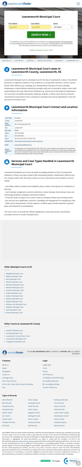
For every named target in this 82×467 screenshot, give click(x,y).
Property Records (34, 422)
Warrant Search (59, 426)
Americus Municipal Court (15, 290)
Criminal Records (8, 406)
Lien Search (6, 416)
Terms (45, 368)
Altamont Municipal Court (15, 288)
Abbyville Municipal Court (14, 274)
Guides (4, 368)
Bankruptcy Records (61, 400)
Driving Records (7, 409)
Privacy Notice (67, 42)
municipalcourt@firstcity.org (23, 145)
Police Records (59, 419)
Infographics (6, 371)
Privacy (45, 371)
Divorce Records (59, 406)
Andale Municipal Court (14, 293)
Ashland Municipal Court (14, 313)
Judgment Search (34, 413)
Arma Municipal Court (13, 310)
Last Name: (35, 23)
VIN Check (5, 426)
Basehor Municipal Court (14, 330)
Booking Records (34, 403)
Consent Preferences (50, 387)
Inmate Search (7, 413)
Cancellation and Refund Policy (53, 378)
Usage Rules (47, 365)
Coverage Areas (7, 378)
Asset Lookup (33, 400)
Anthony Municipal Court (14, 299)
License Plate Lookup (61, 413)
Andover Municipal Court (14, 296)
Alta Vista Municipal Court (15, 285)
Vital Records (32, 426)
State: (55, 23)
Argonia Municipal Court (14, 301)
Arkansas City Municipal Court (16, 304)
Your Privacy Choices (9, 381)
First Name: (13, 23)
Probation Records (8, 422)
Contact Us (6, 375)
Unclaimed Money (60, 422)
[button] (72, 461)
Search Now (39, 34)
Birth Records (7, 403)
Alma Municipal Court (13, 279)
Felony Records (59, 409)
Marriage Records (34, 416)
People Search (7, 419)
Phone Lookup (33, 419)
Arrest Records (7, 400)
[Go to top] (78, 463)
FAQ (3, 387)
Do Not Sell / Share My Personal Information (17, 384)
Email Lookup (32, 409)
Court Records (59, 403)
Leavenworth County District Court (18, 336)
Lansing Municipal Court (14, 333)
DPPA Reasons (48, 375)
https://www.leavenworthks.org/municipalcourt (29, 141)
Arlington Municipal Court (14, 307)
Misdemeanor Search (61, 416)
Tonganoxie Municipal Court (15, 342)
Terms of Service (54, 42)
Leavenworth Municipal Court (16, 339)
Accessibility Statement (51, 381)
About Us (5, 365)
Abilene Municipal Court (14, 276)
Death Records (33, 406)
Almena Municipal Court (14, 282)
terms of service (17, 441)
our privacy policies (32, 441)
